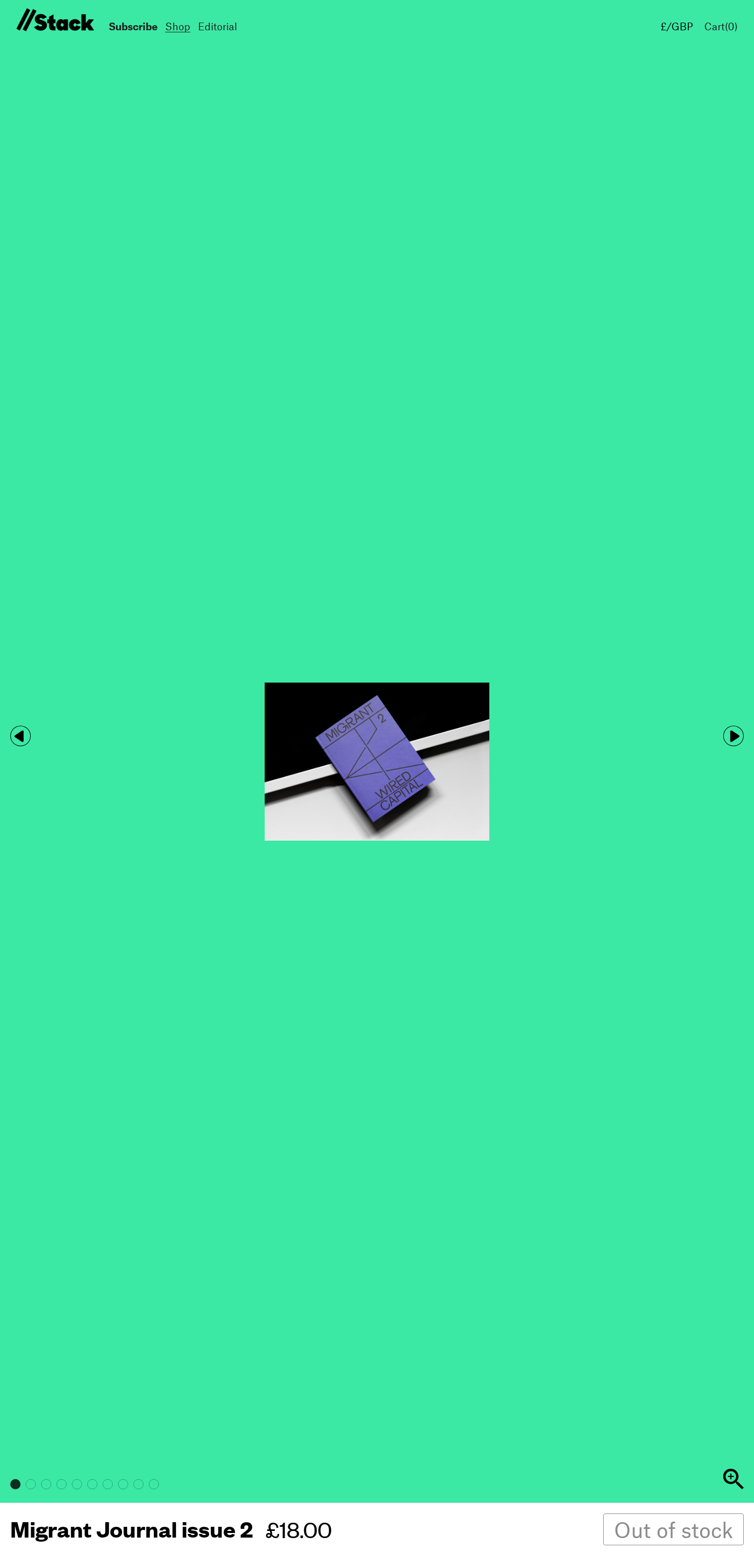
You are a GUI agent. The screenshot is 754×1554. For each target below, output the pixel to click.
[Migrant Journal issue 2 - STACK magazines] (53, 20)
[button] (733, 736)
